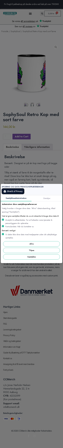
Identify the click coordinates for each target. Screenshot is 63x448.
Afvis (31, 243)
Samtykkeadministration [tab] (16, 198)
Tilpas (31, 250)
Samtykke (31, 256)
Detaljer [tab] (46, 198)
